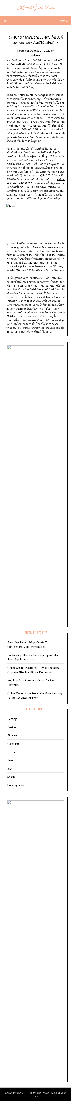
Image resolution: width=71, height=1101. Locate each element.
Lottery (12, 752)
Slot (9, 768)
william (35, 55)
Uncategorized (16, 785)
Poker (11, 760)
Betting (12, 719)
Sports (11, 776)
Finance (12, 735)
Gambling (13, 743)
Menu (64, 20)
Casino (11, 727)
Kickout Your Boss (36, 7)
